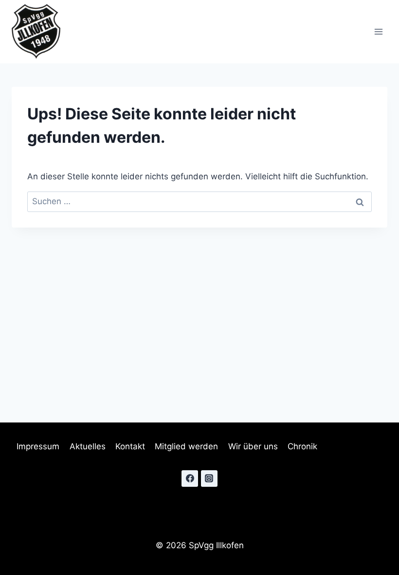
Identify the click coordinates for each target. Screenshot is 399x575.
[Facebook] (189, 478)
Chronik (302, 446)
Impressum (38, 446)
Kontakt (130, 446)
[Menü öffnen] (378, 31)
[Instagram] (209, 478)
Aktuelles (88, 446)
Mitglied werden (186, 446)
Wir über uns (253, 446)
